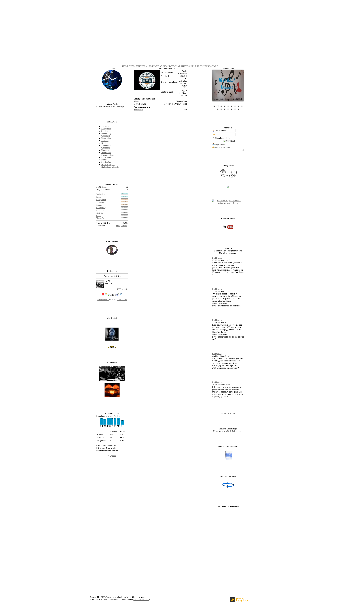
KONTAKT (212, 66)
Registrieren (220, 143)
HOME (125, 66)
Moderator (138, 110)
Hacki (98, 215)
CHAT (177, 66)
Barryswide (101, 199)
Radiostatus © (103, 299)
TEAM (132, 66)
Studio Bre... (101, 194)
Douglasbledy (122, 225)
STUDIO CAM (187, 66)
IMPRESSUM (201, 66)
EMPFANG (154, 66)
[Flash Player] (103, 294)
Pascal (98, 197)
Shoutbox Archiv (228, 412)
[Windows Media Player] (117, 295)
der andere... (101, 202)
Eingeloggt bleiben (223, 136)
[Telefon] (112, 295)
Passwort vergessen (223, 146)
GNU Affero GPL (141, 598)
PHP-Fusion (106, 596)
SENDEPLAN (142, 66)
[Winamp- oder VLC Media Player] (106, 295)
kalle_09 (99, 213)
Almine (99, 205)
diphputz (113, 456)
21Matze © (122, 299)
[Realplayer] (121, 295)
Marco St (100, 218)
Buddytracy (101, 207)
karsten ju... (101, 210)
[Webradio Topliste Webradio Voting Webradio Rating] (228, 201)
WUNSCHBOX (167, 66)
